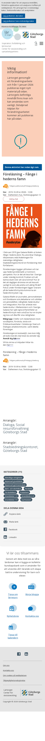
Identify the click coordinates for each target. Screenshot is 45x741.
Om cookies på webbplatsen (15, 675)
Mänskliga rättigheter (13, 477)
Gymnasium (26, 499)
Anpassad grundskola (13, 481)
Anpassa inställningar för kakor (13, 26)
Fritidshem (24, 492)
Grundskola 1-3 (11, 496)
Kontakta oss (32, 616)
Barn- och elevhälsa (13, 488)
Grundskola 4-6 (27, 496)
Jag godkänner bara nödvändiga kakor (18, 21)
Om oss (6, 665)
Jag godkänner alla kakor (13, 16)
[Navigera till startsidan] (12, 33)
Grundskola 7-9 (11, 499)
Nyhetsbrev (13, 616)
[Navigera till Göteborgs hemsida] (33, 35)
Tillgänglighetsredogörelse (14, 680)
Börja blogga (32, 594)
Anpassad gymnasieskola (15, 485)
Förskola (28, 488)
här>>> (16, 338)
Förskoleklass (10, 492)
